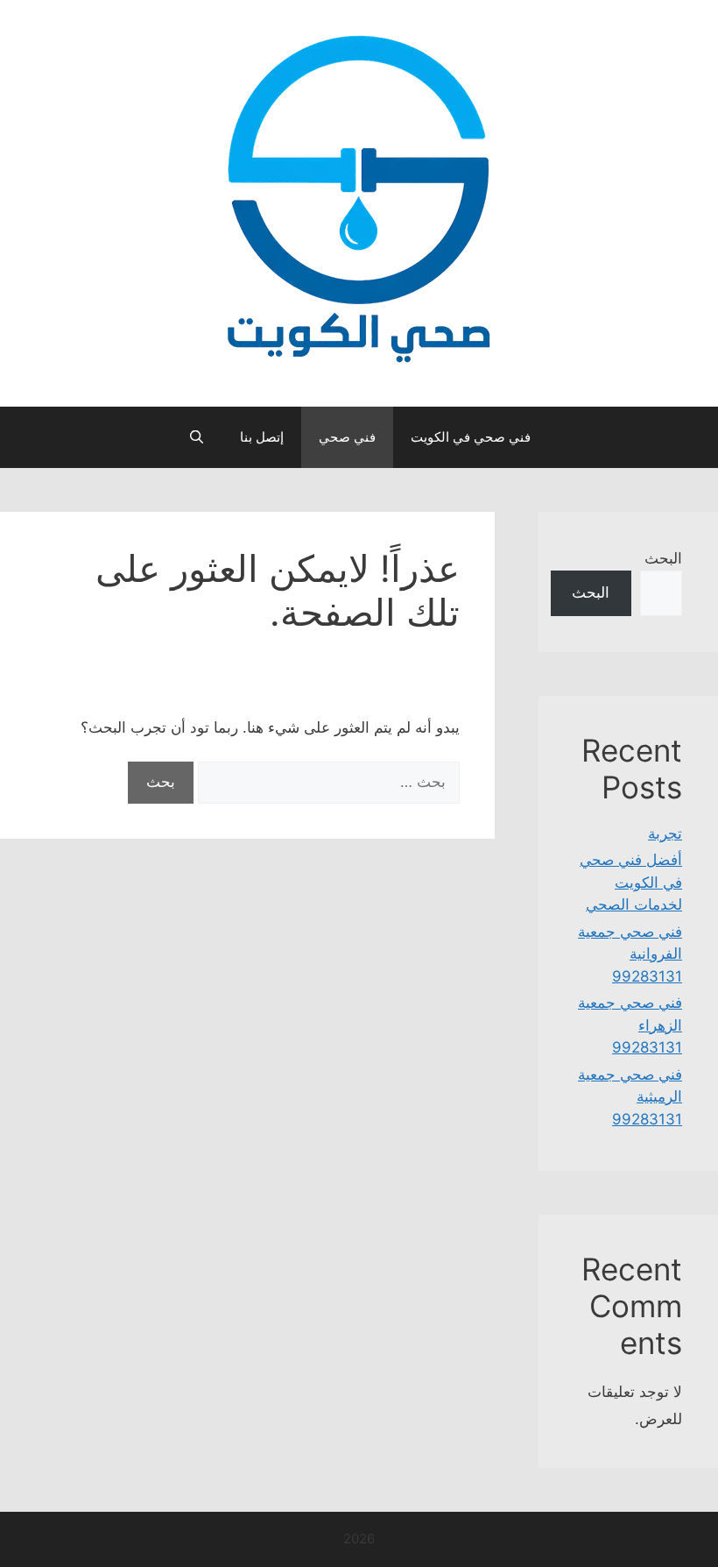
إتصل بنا (262, 437)
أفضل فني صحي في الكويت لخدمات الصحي (631, 882)
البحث (663, 558)
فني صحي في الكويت (471, 437)
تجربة (665, 833)
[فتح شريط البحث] (196, 437)
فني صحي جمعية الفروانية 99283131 (630, 954)
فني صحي (347, 437)
